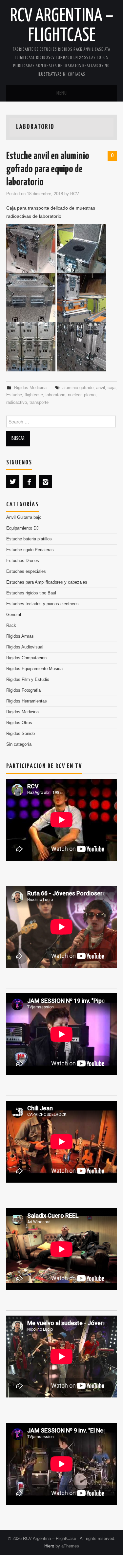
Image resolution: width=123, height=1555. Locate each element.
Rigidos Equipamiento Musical (35, 668)
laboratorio (55, 395)
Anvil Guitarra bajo (23, 517)
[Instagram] (45, 481)
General (13, 614)
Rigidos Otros (19, 723)
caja (111, 387)
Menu (61, 93)
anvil (100, 387)
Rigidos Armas (20, 636)
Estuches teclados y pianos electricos (42, 604)
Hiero (49, 1546)
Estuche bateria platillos (29, 539)
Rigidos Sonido (20, 733)
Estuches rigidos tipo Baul (31, 593)
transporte (39, 402)
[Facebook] (29, 481)
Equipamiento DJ (22, 528)
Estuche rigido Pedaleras (30, 550)
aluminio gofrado (77, 387)
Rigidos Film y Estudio (27, 679)
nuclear (74, 395)
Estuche (14, 395)
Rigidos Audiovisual (24, 647)
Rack (11, 625)
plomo (89, 395)
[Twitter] (12, 481)
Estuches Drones (22, 560)
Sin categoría (18, 744)
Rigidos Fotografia (23, 690)
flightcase (34, 395)
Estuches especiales (26, 571)
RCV (74, 194)
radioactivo (16, 402)
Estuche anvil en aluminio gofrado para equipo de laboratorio (47, 169)
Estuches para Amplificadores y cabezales (46, 582)
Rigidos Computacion (26, 658)
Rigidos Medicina (30, 387)
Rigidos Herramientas (26, 701)
